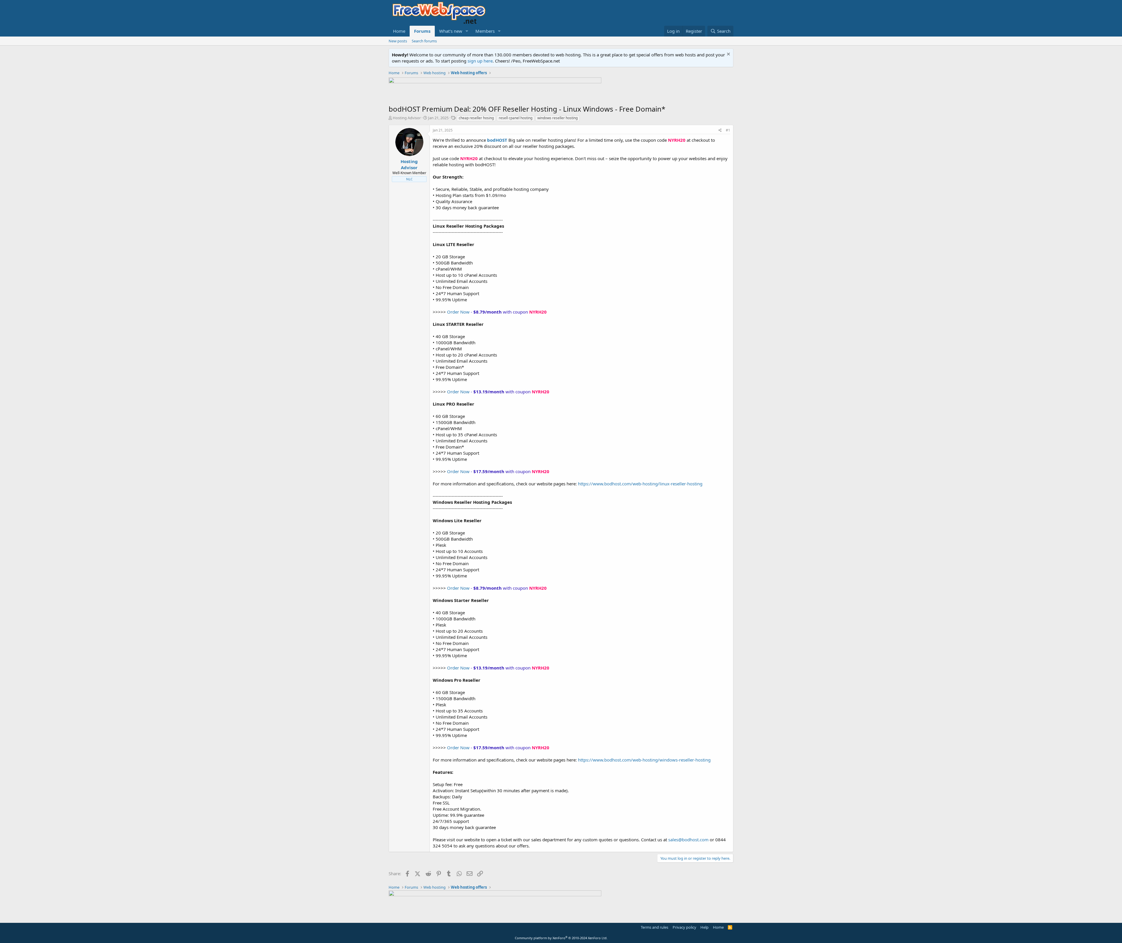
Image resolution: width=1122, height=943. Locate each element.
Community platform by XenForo (561, 938)
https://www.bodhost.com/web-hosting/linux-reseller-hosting (640, 484)
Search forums (424, 41)
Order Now (458, 312)
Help (704, 927)
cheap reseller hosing (476, 117)
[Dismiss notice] (727, 55)
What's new (450, 31)
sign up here (480, 61)
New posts (398, 41)
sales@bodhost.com (688, 839)
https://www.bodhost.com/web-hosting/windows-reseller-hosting (644, 760)
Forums (422, 31)
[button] (467, 31)
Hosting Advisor (407, 117)
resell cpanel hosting (515, 117)
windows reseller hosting (557, 117)
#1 (728, 130)
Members (485, 31)
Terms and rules (654, 927)
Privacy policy (684, 927)
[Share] (720, 130)
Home (399, 31)
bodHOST (497, 140)
